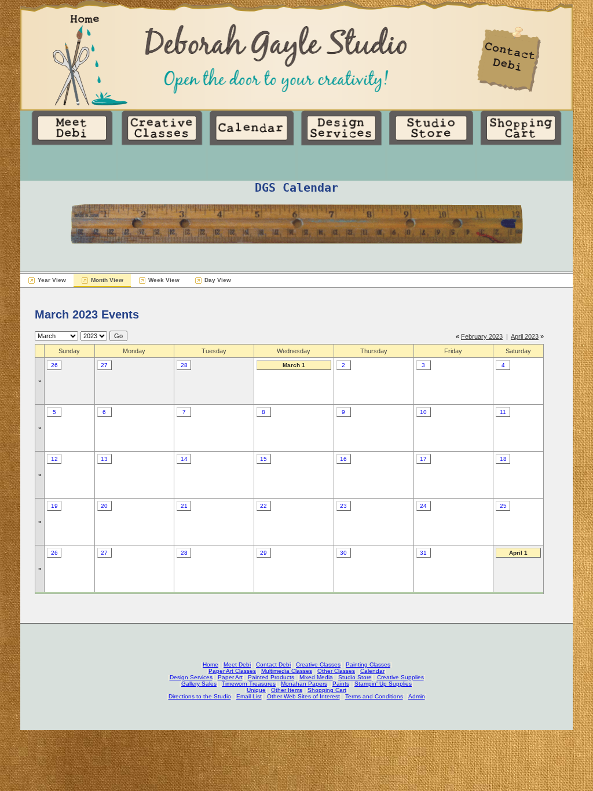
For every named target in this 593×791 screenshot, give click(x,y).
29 (263, 553)
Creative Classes (318, 664)
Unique (256, 690)
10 (423, 412)
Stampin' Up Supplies (383, 683)
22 (263, 506)
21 (184, 506)
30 (343, 553)
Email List (249, 696)
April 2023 (525, 336)
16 (343, 459)
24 (423, 506)
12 (54, 459)
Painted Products (271, 677)
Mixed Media (316, 677)
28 (184, 365)
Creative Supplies (400, 677)
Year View (52, 280)
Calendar (372, 671)
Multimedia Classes (286, 671)
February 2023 (482, 336)
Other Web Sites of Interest (303, 696)
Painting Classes (368, 664)
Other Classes (336, 671)
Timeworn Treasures (249, 683)
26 (54, 365)
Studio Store (355, 677)
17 (423, 459)
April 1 (518, 553)
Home (210, 664)
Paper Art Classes (232, 671)
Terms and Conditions (374, 696)
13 (104, 459)
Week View (164, 280)
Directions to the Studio (200, 696)
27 (104, 365)
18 (503, 459)
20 (104, 506)
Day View (217, 280)
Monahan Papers (304, 683)
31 (423, 553)
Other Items (286, 690)
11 (503, 412)
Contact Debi (273, 664)
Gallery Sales (199, 683)
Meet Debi (237, 664)
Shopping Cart (327, 690)
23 (343, 506)
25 (503, 506)
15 (263, 459)
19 (54, 506)
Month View (107, 280)
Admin (416, 696)
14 (184, 459)
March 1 (294, 365)
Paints (340, 683)
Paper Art (230, 677)
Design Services (191, 677)
